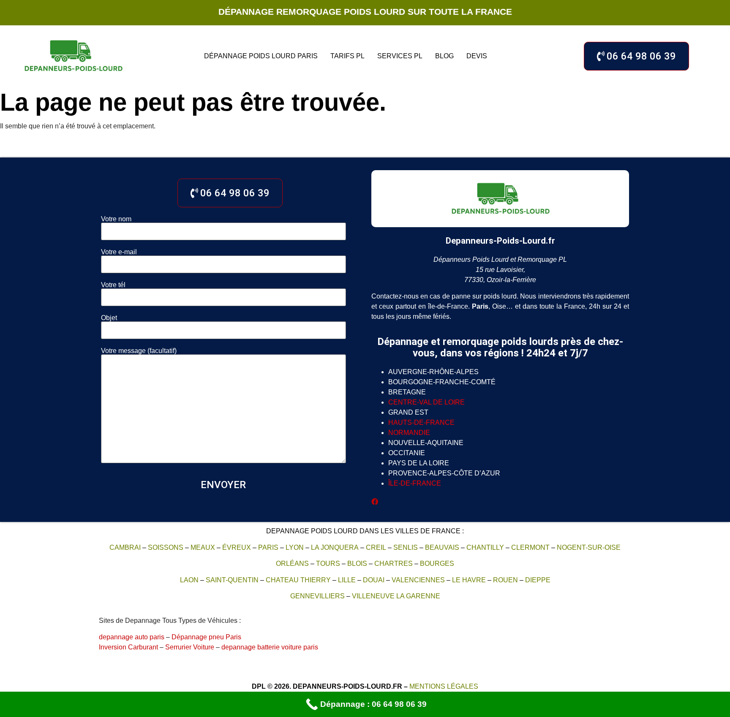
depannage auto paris (131, 637)
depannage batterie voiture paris (269, 647)
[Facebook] (374, 501)
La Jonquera (335, 547)
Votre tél (113, 285)
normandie (409, 432)
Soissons (165, 547)
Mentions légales (443, 686)
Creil (376, 547)
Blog (444, 56)
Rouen (505, 580)
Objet (109, 318)
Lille (347, 580)
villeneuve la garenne (396, 596)
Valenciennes (418, 580)
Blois (357, 563)
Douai (373, 580)
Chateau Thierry (298, 580)
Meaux (203, 547)
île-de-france (414, 483)
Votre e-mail (119, 252)
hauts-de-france (421, 422)
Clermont (530, 547)
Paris (268, 547)
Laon (189, 580)
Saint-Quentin (232, 580)
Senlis (405, 547)
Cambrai (125, 547)
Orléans (292, 563)
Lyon (295, 547)
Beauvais (442, 547)
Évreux (236, 547)
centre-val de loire (426, 402)
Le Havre (469, 580)
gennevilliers (317, 596)
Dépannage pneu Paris (206, 637)
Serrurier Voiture (189, 647)
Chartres (393, 563)
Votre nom (116, 219)
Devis (476, 56)
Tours (328, 563)
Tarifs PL (347, 56)
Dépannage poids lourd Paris (261, 56)
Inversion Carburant (128, 647)
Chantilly (485, 547)
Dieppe (537, 580)
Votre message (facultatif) (139, 351)
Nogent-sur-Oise (589, 547)
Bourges (437, 563)
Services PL (399, 56)
